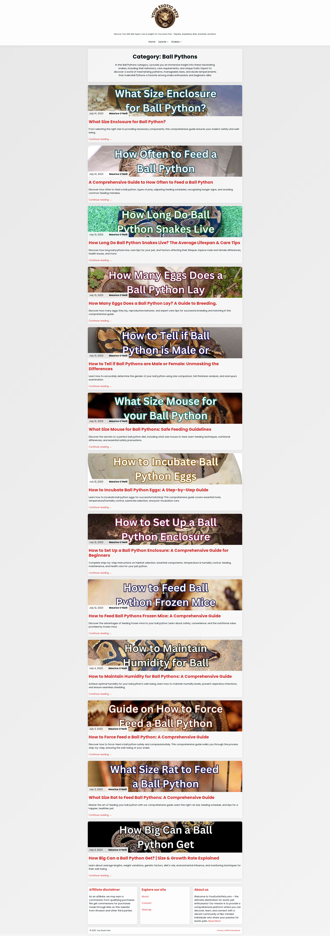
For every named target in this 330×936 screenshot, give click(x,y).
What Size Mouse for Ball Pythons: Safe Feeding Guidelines (150, 429)
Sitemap (146, 909)
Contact (146, 903)
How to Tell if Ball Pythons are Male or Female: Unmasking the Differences (154, 366)
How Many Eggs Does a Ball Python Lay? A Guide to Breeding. (153, 303)
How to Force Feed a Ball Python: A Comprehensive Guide (149, 737)
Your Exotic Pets (104, 930)
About (145, 896)
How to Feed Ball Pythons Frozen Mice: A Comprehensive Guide (155, 615)
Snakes (175, 41)
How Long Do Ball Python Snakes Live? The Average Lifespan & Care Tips (164, 242)
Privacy (220, 930)
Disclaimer (235, 930)
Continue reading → (100, 139)
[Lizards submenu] (167, 41)
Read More (214, 921)
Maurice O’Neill (118, 113)
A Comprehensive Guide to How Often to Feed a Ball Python (151, 182)
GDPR (227, 930)
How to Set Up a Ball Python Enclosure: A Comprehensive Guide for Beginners (159, 553)
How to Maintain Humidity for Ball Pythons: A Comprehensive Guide (160, 676)
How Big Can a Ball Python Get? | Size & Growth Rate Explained (154, 858)
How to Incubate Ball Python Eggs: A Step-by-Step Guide (148, 489)
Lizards (162, 41)
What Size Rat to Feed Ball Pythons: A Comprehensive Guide (151, 797)
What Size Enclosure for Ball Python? (127, 121)
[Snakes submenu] (181, 41)
